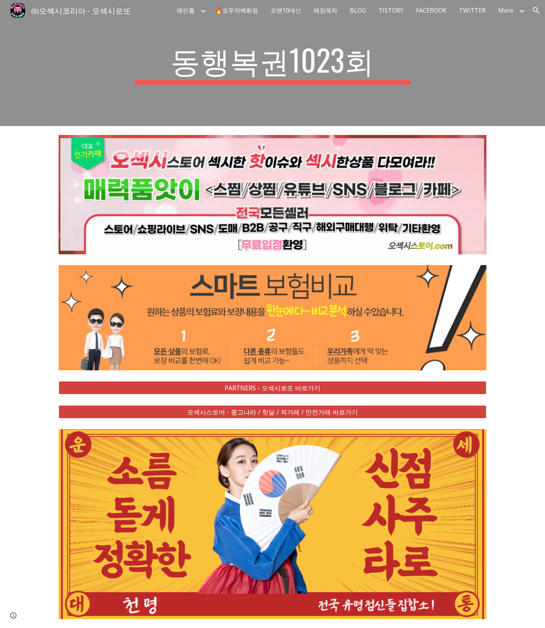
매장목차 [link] (325, 10)
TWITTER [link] (472, 10)
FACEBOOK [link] (431, 10)
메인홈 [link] (186, 10)
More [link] (505, 10)
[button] (536, 10)
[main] (272, 63)
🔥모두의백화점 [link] (236, 10)
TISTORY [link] (391, 10)
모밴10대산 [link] (286, 10)
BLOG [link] (358, 10)
